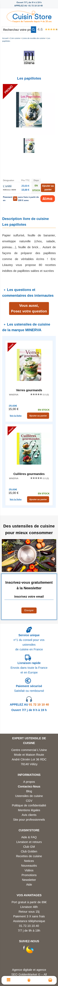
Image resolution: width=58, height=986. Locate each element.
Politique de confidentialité (29, 805)
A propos (29, 781)
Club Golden (29, 851)
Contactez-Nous (29, 786)
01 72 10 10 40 (29, 704)
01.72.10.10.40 (29, 925)
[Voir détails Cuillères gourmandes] (29, 448)
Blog (29, 791)
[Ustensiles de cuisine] (29, 16)
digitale (27, 969)
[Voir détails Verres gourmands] (29, 365)
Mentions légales (29, 810)
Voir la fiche (16, 415)
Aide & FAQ (29, 837)
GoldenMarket (28, 974)
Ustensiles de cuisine (29, 796)
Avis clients (29, 814)
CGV (29, 800)
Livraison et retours (29, 842)
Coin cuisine (15, 38)
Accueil (5, 38)
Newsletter (29, 879)
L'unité (7, 186)
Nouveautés (29, 865)
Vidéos (29, 870)
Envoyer (29, 610)
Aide (29, 884)
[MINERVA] (29, 71)
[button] (33, 29)
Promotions (29, 875)
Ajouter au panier (38, 415)
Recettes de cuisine (29, 856)
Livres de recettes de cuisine (33, 38)
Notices (29, 860)
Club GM (29, 846)
